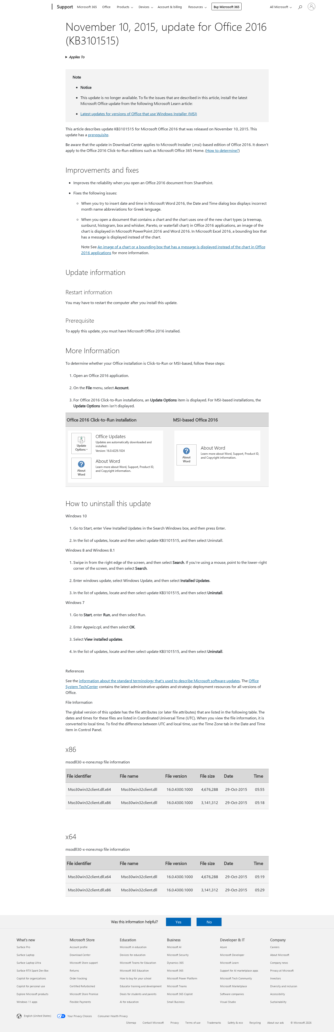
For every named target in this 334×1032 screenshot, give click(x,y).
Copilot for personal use (31, 986)
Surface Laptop (25, 955)
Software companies (232, 994)
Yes (178, 921)
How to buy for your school (135, 978)
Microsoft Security (178, 955)
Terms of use (192, 1022)
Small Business (176, 1002)
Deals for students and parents (138, 994)
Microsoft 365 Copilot (180, 994)
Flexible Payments (80, 1002)
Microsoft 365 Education (134, 970)
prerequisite (98, 134)
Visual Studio (228, 1002)
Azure (223, 947)
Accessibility (277, 994)
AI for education (129, 1002)
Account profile (79, 947)
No (209, 921)
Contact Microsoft (153, 1022)
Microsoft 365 (87, 7)
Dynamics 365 (175, 962)
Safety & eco (235, 1022)
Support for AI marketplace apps (239, 970)
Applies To (76, 57)
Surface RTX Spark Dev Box (32, 970)
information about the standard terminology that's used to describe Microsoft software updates (159, 680)
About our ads (275, 1022)
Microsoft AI (174, 947)
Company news (279, 962)
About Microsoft (279, 955)
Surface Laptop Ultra (29, 962)
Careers (274, 947)
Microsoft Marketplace (233, 986)
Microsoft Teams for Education (138, 962)
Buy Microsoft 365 (226, 7)
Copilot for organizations (31, 978)
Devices (144, 7)
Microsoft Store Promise (84, 994)
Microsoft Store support (84, 962)
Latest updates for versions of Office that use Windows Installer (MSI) (138, 113)
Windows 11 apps (27, 1002)
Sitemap (131, 1022)
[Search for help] (299, 6)
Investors (275, 978)
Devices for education (132, 955)
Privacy (174, 1022)
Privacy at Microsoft (282, 970)
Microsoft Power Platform (182, 978)
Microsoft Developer (232, 955)
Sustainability (278, 1002)
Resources (195, 7)
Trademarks (214, 1022)
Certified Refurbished (82, 986)
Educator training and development (141, 986)
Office (106, 7)
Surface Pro (23, 947)
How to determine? (222, 150)
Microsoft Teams (177, 986)
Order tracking (78, 978)
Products (123, 7)
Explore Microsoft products (32, 994)
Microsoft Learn (229, 962)
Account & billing (170, 7)
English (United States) (37, 1016)
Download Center (80, 955)
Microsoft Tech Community (236, 978)
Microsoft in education (133, 947)
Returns (74, 970)
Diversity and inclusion (283, 986)
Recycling (255, 1022)
